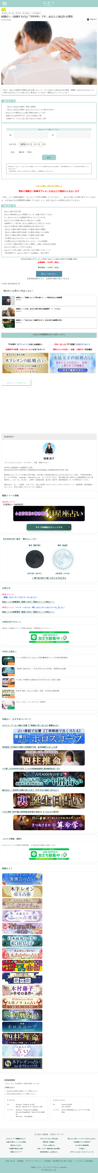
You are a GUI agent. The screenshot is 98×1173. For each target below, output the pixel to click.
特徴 (5, 13)
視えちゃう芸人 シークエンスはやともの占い (82, 1139)
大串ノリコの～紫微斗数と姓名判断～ (49, 1148)
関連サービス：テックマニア (42, 1167)
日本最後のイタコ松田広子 (82, 1142)
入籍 (12, 13)
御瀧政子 (38, 13)
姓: (11, 134)
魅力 (19, 13)
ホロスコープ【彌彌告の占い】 (16, 1139)
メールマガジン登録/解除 (83, 1161)
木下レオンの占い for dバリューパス (82, 1152)
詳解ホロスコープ (16, 1152)
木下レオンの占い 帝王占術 (49, 1139)
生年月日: (13, 144)
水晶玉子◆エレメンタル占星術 (16, 1142)
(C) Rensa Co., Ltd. (49, 1170)
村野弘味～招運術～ (49, 1142)
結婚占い (28, 13)
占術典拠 (47, 1161)
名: (53, 134)
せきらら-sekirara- (60, 1167)
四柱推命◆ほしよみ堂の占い (49, 1152)
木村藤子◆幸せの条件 (16, 1148)
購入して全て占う (49, 273)
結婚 (3, 10)
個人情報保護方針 (25, 171)
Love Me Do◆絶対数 (82, 1145)
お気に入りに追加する (16, 382)
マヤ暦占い (81, 1148)
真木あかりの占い (16, 1145)
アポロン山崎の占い (49, 1145)
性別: (13, 152)
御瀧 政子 (93, 19)
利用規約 (20, 1161)
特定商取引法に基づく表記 (62, 1161)
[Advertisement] (49, 408)
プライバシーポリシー (34, 1161)
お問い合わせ (10, 1161)
